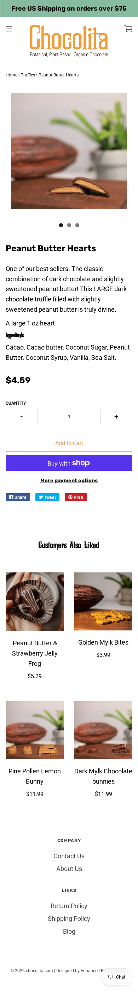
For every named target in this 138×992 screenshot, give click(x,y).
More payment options (69, 481)
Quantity (16, 403)
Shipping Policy (69, 918)
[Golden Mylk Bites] (103, 601)
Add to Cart (69, 443)
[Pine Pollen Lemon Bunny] (35, 730)
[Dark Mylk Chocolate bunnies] (103, 730)
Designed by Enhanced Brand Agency (91, 970)
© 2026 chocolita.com (32, 970)
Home (11, 75)
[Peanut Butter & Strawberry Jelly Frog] (35, 601)
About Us (69, 868)
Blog (69, 931)
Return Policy (69, 906)
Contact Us (69, 856)
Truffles (28, 75)
